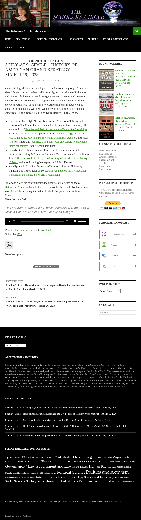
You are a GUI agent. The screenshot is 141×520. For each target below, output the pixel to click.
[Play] (9, 221)
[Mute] (75, 221)
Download (45, 229)
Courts (125, 457)
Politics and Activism (46, 267)
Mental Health (124, 467)
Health (75, 466)
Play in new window (26, 229)
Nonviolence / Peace (26, 473)
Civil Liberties (63, 457)
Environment (63, 461)
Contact (21, 47)
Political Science (71, 472)
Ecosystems (36, 462)
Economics (24, 461)
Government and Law (53, 466)
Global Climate (128, 461)
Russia (54, 477)
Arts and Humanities (24, 457)
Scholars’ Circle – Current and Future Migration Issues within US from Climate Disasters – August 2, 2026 (57, 420)
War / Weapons (89, 481)
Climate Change (83, 457)
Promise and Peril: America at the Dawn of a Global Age (56, 129)
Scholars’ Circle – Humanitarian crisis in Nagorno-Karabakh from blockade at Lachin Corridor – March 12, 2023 (46, 285)
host (58, 80)
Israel (114, 467)
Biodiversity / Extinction (44, 457)
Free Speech (114, 462)
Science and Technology (99, 477)
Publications (23, 39)
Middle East (11, 473)
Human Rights (100, 466)
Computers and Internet (103, 457)
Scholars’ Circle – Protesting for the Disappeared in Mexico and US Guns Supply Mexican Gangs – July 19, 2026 (60, 435)
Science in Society (122, 477)
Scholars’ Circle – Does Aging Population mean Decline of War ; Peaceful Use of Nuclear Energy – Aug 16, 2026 (60, 407)
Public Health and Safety (25, 477)
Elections (47, 461)
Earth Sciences (11, 462)
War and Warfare (111, 481)
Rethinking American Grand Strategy (25, 187)
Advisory (93, 39)
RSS (19, 234)
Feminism (104, 462)
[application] (47, 221)
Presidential (10, 477)
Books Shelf (76, 39)
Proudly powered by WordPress (18, 516)
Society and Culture (40, 481)
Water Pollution (128, 482)
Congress (117, 457)
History (84, 466)
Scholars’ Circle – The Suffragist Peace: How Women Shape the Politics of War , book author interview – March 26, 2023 (45, 301)
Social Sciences (15, 481)
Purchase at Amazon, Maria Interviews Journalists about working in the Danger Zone (125, 100)
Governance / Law (20, 466)
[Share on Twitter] (9, 245)
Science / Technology (70, 477)
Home (8, 39)
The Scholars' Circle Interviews (26, 31)
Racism (39, 477)
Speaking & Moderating (115, 39)
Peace (40, 472)
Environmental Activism (86, 461)
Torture (57, 482)
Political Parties (50, 473)
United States (69, 481)
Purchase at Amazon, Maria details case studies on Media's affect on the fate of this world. (125, 124)
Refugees (47, 477)
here (124, 386)
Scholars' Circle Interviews (46, 61)
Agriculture (9, 457)
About (8, 47)
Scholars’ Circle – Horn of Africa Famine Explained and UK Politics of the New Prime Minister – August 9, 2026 (60, 414)
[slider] (82, 221)
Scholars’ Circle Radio (50, 39)
